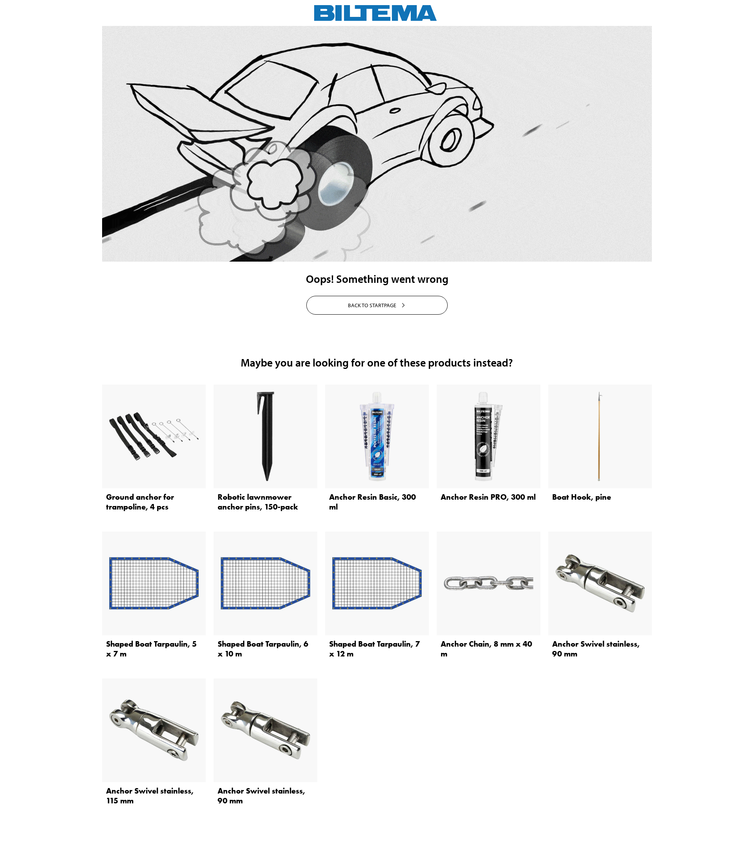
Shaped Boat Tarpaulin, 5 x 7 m (151, 649)
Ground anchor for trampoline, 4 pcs (140, 502)
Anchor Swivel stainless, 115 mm (150, 796)
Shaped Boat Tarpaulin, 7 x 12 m (374, 649)
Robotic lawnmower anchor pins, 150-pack (258, 502)
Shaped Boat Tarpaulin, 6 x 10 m (263, 649)
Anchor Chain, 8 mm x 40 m (486, 649)
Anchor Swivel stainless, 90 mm (596, 649)
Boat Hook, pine (581, 497)
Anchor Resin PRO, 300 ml (488, 497)
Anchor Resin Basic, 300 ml (372, 502)
